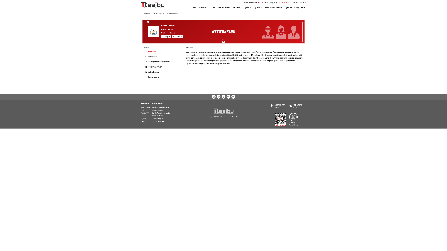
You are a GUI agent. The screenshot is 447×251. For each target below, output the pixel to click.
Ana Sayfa (192, 8)
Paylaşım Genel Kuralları (160, 107)
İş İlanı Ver (285, 2)
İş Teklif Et (258, 8)
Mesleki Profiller (224, 8)
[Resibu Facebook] (218, 97)
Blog (142, 110)
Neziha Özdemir (172, 14)
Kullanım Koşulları (158, 119)
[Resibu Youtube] (228, 97)
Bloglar (212, 8)
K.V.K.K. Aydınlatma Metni (161, 113)
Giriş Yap (144, 116)
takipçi (164, 33)
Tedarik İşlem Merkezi (273, 8)
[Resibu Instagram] (214, 97)
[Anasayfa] (152, 5)
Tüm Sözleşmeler (158, 121)
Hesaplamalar (299, 8)
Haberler (202, 8)
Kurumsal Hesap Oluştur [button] (270, 2)
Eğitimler (288, 8)
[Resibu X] (233, 97)
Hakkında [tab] (152, 51)
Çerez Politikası (157, 110)
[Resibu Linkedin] (223, 97)
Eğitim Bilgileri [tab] (153, 72)
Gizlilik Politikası (157, 116)
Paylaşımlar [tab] (152, 57)
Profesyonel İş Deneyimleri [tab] (159, 62)
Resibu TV (145, 113)
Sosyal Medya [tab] (153, 77)
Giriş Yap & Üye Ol (298, 2)
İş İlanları (248, 8)
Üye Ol (143, 119)
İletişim (143, 121)
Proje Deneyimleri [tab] (155, 67)
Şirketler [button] (236, 8)
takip (172, 33)
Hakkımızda (145, 107)
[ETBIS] (280, 119)
